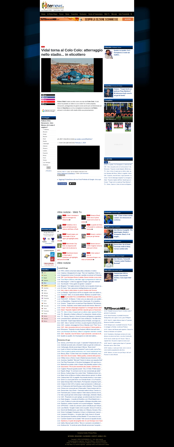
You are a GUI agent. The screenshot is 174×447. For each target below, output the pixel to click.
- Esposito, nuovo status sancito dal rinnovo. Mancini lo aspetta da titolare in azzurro (90, 305)
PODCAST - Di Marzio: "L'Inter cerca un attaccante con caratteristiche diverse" (86, 299)
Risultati (48, 170)
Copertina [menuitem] (74, 14)
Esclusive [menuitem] (83, 14)
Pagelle (107, 227)
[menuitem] (131, 14)
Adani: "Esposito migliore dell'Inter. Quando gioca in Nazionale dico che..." (84, 310)
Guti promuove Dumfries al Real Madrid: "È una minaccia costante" (82, 416)
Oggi (106, 162)
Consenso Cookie (82, 433)
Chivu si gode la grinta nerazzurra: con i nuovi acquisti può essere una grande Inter (87, 351)
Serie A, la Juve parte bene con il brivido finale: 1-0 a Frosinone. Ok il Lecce (85, 379)
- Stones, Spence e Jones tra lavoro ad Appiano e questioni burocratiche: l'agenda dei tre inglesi (93, 316)
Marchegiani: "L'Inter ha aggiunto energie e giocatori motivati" (80, 281)
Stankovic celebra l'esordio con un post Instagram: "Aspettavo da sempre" (84, 403)
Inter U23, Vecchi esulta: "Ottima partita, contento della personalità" (82, 356)
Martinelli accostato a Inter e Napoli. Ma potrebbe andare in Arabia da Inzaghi (85, 364)
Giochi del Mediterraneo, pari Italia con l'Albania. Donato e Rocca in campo (85, 410)
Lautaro (45, 150)
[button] (48, 167)
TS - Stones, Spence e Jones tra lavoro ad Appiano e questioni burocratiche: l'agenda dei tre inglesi (130, 184)
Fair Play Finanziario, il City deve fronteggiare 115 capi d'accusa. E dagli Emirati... (87, 362)
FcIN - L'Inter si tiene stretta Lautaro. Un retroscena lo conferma (123, 218)
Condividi (63, 183)
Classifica (45, 270)
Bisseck (45, 132)
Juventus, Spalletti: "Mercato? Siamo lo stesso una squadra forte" (82, 360)
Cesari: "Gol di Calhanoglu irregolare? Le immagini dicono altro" (81, 307)
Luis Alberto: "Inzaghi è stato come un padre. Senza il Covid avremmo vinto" (85, 408)
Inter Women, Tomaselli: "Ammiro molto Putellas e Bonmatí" (122, 261)
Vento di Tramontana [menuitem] (95, 14)
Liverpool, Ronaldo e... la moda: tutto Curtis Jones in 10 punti (80, 414)
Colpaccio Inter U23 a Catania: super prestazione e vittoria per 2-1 (82, 384)
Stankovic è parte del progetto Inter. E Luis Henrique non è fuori (82, 421)
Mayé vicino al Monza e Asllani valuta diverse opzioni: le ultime (81, 375)
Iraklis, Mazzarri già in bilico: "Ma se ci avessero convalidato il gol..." (82, 423)
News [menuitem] (67, 14)
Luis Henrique (46, 162)
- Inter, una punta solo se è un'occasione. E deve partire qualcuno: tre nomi (86, 327)
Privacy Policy (92, 433)
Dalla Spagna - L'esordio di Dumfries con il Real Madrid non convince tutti (84, 399)
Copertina (108, 86)
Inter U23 (108, 270)
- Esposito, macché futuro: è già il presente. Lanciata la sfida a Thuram (85, 334)
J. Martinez (46, 129)
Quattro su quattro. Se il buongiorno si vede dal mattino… (79, 336)
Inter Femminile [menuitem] (124, 14)
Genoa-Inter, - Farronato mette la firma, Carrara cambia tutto (84, 390)
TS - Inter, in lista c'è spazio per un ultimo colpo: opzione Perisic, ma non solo (124, 171)
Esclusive (108, 212)
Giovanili (108, 241)
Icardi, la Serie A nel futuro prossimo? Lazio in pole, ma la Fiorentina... (83, 349)
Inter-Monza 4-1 (111, 119)
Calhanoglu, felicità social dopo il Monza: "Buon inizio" (78, 347)
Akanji (44, 134)
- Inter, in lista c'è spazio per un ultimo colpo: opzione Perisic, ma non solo (85, 312)
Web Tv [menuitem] (107, 14)
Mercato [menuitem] (114, 14)
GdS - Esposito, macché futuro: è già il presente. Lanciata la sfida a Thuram (124, 175)
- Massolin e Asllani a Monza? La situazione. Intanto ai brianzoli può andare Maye (88, 314)
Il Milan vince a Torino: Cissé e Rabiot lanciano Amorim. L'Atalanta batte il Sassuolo (87, 358)
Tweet (73, 183)
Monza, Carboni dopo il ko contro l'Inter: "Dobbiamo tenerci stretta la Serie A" (85, 373)
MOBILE (100, 436)
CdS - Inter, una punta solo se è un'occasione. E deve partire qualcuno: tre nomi (125, 167)
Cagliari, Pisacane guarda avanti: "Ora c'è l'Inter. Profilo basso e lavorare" (84, 369)
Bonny (44, 155)
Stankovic (45, 165)
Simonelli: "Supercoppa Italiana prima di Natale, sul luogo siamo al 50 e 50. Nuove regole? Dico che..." (94, 320)
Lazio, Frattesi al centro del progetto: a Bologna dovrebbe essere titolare (84, 401)
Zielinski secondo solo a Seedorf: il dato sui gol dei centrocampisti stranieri (85, 345)
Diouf (44, 139)
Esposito (45, 153)
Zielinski (45, 146)
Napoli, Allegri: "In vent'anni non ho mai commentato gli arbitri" (81, 371)
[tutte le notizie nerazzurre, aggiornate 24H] (53, 5)
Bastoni (45, 136)
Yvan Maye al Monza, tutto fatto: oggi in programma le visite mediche (83, 279)
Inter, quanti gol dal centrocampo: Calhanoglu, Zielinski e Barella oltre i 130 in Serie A (88, 395)
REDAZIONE (78, 436)
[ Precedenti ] (48, 243)
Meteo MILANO (48, 247)
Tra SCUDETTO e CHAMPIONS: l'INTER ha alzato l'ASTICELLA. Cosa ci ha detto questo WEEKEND (95, 297)
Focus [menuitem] (61, 14)
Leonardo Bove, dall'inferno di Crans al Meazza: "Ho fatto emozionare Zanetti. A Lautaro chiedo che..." (93, 318)
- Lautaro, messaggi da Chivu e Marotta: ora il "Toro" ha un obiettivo (84, 325)
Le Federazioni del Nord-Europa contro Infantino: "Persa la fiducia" (82, 386)
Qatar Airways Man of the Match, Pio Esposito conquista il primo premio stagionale (87, 382)
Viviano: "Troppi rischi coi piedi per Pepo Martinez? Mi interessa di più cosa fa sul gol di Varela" (91, 303)
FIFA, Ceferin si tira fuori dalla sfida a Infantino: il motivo (79, 271)
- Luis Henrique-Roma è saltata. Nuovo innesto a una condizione (83, 277)
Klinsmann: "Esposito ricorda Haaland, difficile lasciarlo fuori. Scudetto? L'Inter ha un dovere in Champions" (95, 329)
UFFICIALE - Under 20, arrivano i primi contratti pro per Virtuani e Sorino (84, 405)
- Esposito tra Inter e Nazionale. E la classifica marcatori (83, 301)
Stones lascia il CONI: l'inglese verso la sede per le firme (94, 246)
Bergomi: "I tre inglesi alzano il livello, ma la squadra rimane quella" (82, 286)
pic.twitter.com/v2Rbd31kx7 (83, 139)
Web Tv (64, 171)
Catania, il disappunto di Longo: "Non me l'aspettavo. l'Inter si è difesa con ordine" (87, 273)
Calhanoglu (46, 143)
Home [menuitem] (43, 14)
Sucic (44, 157)
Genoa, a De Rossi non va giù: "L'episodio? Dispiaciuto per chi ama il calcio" (85, 343)
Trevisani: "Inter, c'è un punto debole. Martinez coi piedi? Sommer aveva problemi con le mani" (91, 294)
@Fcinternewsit (84, 173)
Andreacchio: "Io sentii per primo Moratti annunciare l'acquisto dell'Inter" (84, 425)
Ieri (109, 162)
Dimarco (45, 148)
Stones (45, 160)
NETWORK (71, 436)
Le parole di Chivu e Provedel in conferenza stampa (95, 227)
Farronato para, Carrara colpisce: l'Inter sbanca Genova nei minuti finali (83, 392)
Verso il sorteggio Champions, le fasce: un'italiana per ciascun (82, 412)
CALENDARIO (86, 436)
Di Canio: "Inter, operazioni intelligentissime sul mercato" (79, 288)
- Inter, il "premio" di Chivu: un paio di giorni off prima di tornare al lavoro (85, 323)
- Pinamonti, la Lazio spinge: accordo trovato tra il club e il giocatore (84, 397)
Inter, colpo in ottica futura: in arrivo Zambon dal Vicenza (79, 290)
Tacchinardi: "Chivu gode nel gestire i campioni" (76, 284)
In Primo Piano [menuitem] (52, 14)
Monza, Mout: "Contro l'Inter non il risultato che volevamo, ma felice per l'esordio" (87, 353)
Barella (45, 141)
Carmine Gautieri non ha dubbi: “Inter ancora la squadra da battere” (82, 418)
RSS (105, 436)
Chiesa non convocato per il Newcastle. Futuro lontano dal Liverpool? (83, 388)
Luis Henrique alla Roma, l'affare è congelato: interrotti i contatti (81, 331)
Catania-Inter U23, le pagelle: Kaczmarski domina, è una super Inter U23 (84, 377)
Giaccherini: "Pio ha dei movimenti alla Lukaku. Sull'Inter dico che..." (83, 366)
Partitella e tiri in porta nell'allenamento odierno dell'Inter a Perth (70, 227)
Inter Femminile (110, 256)
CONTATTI (94, 436)
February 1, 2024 (80, 142)
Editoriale (108, 47)
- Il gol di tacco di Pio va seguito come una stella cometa (82, 292)
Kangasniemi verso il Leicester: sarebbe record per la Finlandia (81, 275)
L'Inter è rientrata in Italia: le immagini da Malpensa (71, 218)
